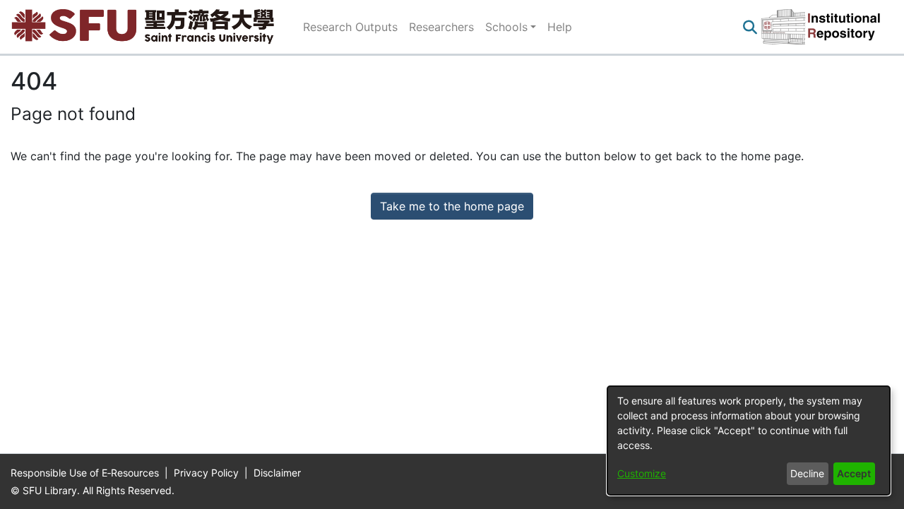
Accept (854, 473)
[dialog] (748, 440)
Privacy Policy (208, 473)
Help (559, 27)
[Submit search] (750, 26)
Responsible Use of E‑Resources (86, 473)
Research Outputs (350, 27)
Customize (641, 473)
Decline (807, 473)
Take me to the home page (452, 206)
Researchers (441, 27)
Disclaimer (277, 473)
